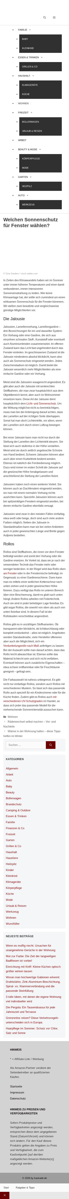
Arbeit (22, 140)
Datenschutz (18, 1098)
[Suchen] (50, 745)
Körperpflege (31, 158)
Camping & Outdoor (18, 810)
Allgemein (12, 768)
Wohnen (23, 103)
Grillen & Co (29, 66)
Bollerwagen (30, 122)
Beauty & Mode (27, 149)
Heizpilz (27, 186)
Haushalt (24, 75)
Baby (25, 39)
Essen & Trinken (28, 57)
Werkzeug (28, 204)
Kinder (10, 870)
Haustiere (12, 858)
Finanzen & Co (15, 828)
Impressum (17, 1092)
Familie (22, 29)
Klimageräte (30, 85)
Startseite (16, 1086)
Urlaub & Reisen (32, 131)
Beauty (10, 792)
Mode (25, 168)
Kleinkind (28, 48)
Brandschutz (14, 804)
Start (6, 1187)
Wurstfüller (13, 923)
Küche (26, 94)
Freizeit (23, 112)
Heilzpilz (11, 864)
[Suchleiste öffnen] (44, 17)
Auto (21, 195)
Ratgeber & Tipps (25, 1187)
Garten (23, 177)
